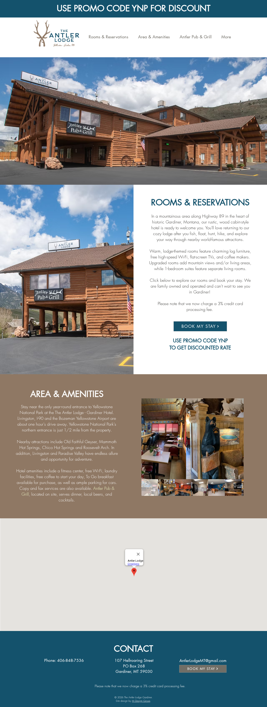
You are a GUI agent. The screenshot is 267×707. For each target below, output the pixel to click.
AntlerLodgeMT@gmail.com (203, 660)
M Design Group (141, 701)
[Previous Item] (148, 439)
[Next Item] (236, 439)
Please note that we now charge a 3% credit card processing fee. (140, 686)
